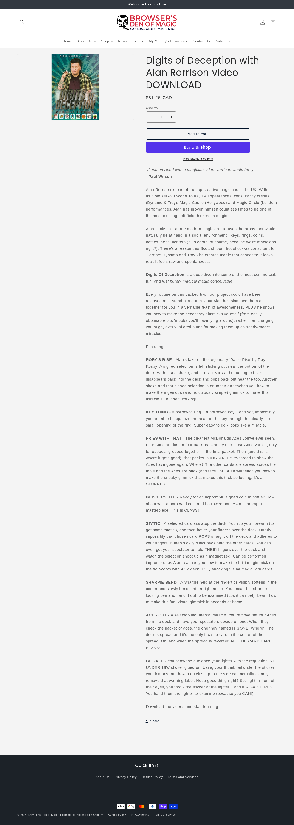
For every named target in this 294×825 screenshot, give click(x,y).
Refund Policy (152, 777)
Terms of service (165, 814)
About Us (103, 777)
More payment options (198, 158)
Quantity (152, 107)
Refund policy (117, 814)
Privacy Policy (126, 777)
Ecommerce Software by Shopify (81, 814)
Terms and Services (183, 777)
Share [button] (154, 721)
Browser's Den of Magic (43, 814)
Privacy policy (140, 814)
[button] (22, 22)
